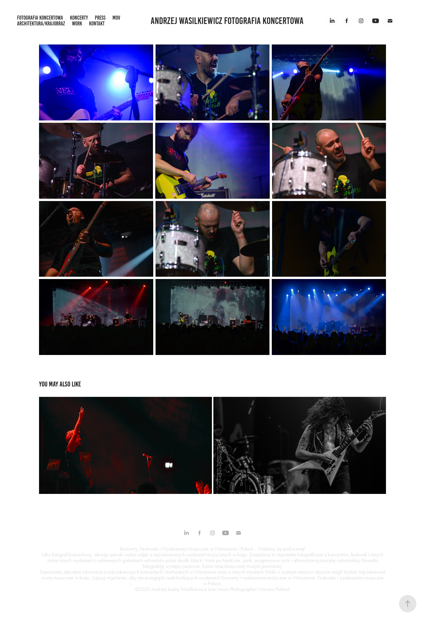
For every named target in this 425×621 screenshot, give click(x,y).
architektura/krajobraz (41, 24)
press (100, 18)
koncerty (79, 18)
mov (116, 18)
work (77, 24)
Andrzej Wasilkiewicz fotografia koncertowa (227, 21)
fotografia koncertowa (40, 18)
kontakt (97, 24)
